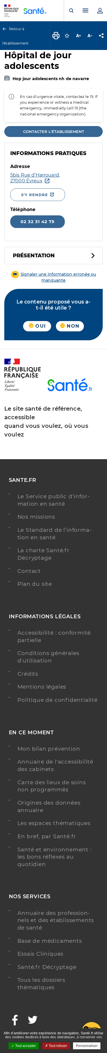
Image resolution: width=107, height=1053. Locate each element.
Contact (29, 571)
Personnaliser (87, 1046)
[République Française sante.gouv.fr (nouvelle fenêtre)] (22, 390)
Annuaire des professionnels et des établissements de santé (55, 920)
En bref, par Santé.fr (46, 836)
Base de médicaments (49, 941)
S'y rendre (34, 194)
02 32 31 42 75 (37, 221)
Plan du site (34, 584)
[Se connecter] (100, 10)
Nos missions (36, 516)
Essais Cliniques (40, 953)
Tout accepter (25, 1046)
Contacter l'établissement (53, 131)
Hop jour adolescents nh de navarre (51, 78)
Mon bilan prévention (48, 748)
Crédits (28, 674)
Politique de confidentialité (57, 700)
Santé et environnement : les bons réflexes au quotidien (54, 856)
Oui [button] (40, 326)
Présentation (34, 255)
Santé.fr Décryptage (46, 967)
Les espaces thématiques (53, 823)
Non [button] (72, 326)
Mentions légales (41, 686)
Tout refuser (57, 1046)
